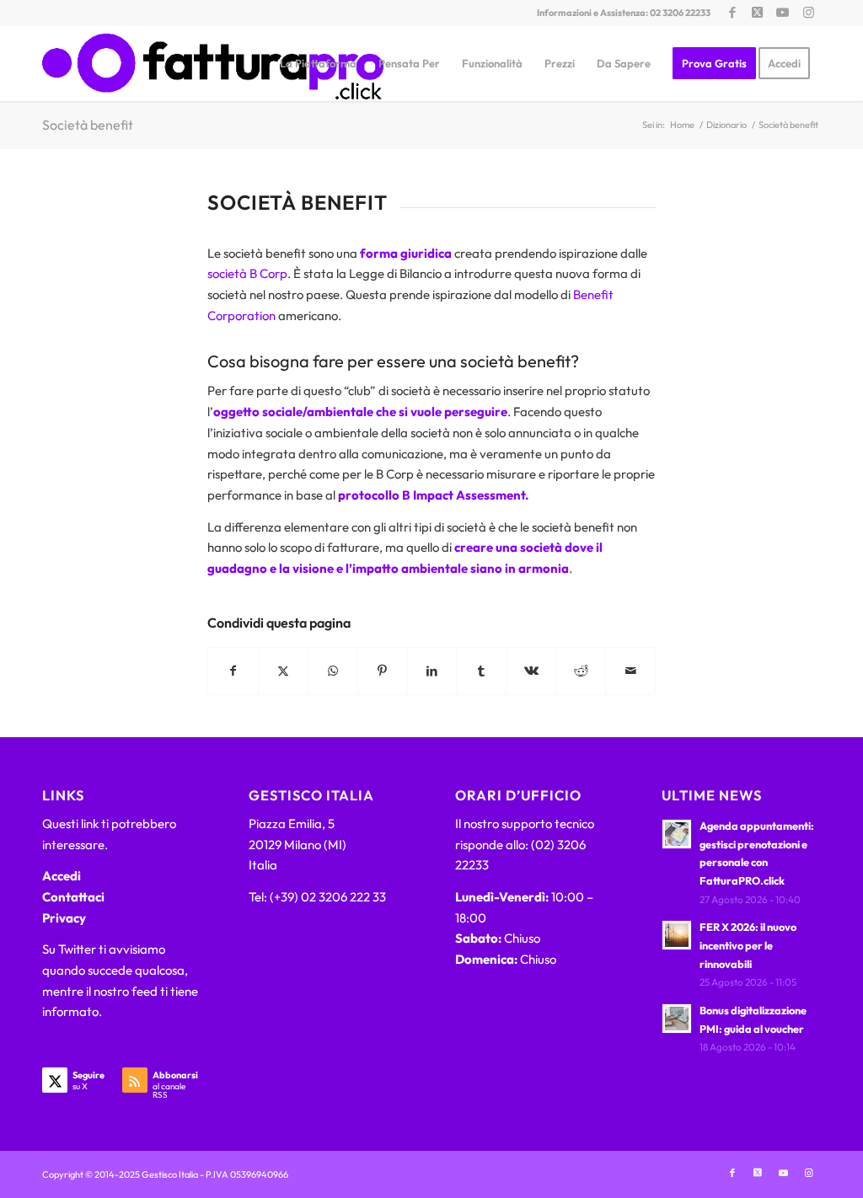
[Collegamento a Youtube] (782, 12)
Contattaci (73, 897)
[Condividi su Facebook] (233, 671)
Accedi (61, 876)
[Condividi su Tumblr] (481, 671)
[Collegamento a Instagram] (808, 12)
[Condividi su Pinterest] (382, 671)
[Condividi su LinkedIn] (432, 671)
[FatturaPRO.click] (212, 63)
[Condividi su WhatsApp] (332, 671)
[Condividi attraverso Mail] (630, 671)
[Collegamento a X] (757, 12)
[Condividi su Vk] (531, 671)
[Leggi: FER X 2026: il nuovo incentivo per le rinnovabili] (677, 935)
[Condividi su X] (283, 671)
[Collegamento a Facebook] (732, 12)
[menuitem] (318, 63)
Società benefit (87, 124)
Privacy (64, 918)
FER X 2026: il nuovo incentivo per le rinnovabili (748, 945)
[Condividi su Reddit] (580, 671)
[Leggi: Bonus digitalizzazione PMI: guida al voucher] (677, 1018)
